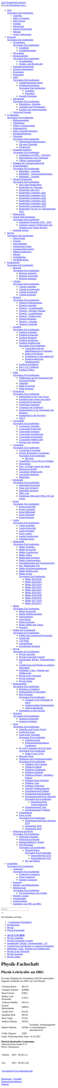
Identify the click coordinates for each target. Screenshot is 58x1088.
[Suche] (2, 912)
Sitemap (5, 1084)
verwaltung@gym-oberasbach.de (17, 1071)
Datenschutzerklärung (11, 1081)
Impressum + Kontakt (11, 1079)
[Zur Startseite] (13, 5)
